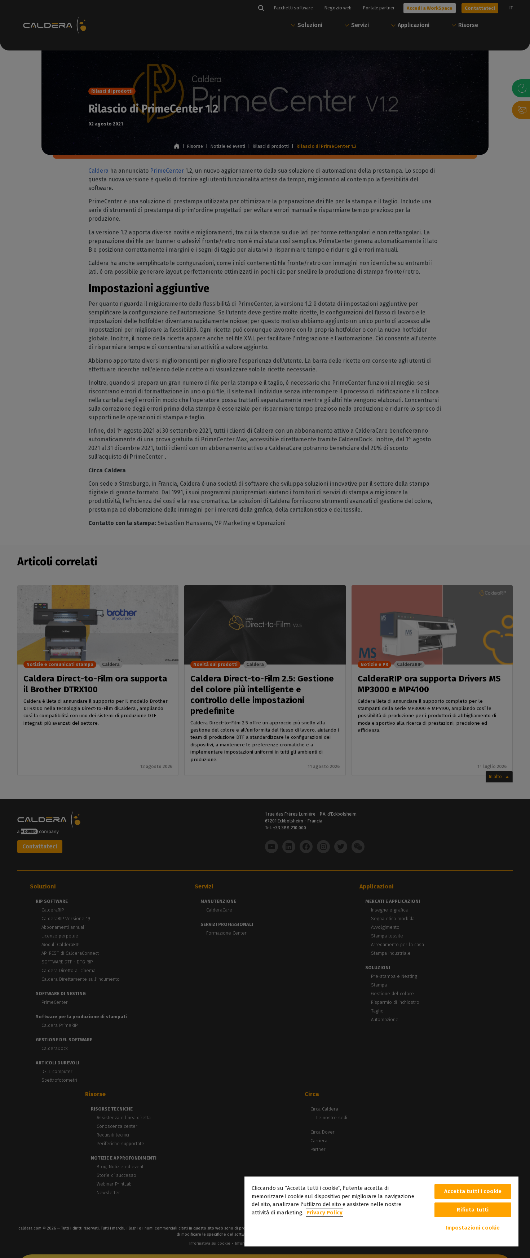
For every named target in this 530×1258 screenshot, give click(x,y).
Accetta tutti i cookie (473, 1191)
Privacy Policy (324, 1212)
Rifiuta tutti (473, 1209)
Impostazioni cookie (473, 1227)
